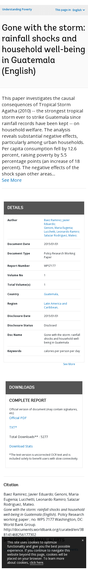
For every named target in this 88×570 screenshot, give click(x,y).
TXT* (13, 427)
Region (12, 303)
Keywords (14, 351)
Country (13, 294)
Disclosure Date (18, 316)
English (77, 10)
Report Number (18, 266)
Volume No (15, 275)
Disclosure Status (20, 325)
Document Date (18, 244)
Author (12, 220)
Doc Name (14, 335)
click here (36, 562)
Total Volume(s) (18, 285)
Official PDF (18, 418)
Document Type (18, 253)
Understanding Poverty (17, 9)
